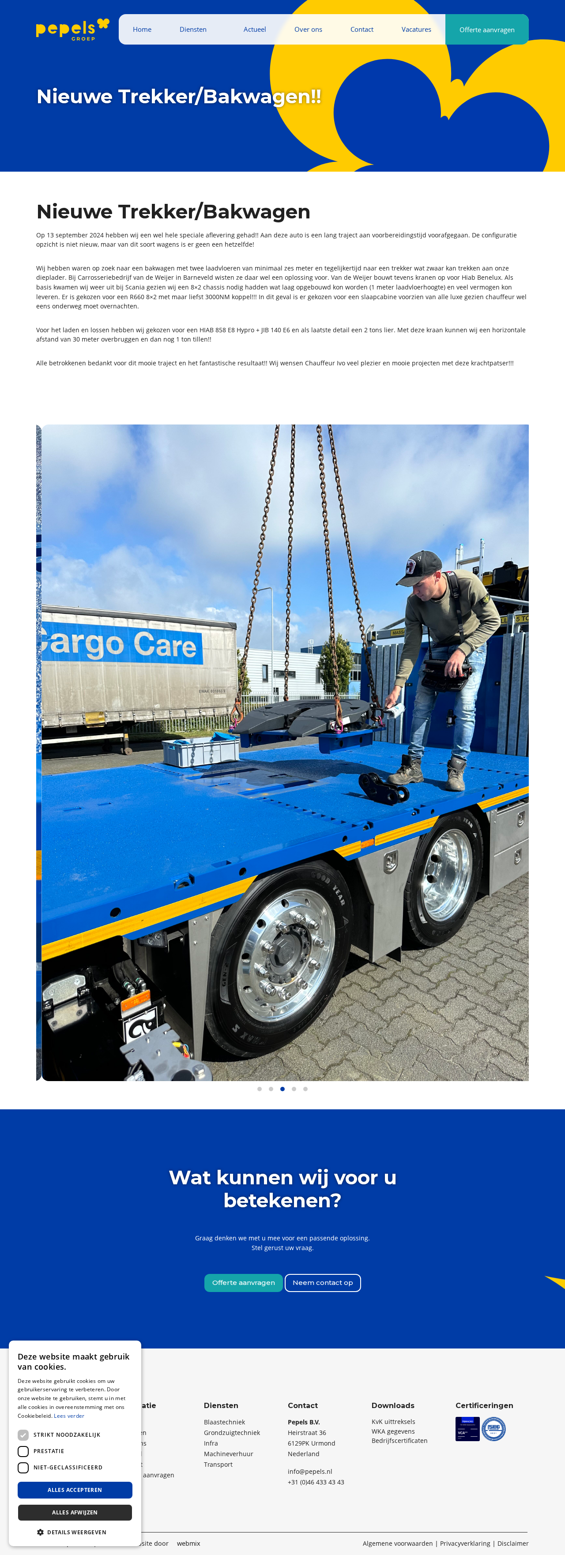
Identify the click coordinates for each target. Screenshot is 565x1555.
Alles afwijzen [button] (75, 1512)
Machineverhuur (228, 1454)
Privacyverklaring (465, 1543)
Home (142, 29)
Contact (361, 29)
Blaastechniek (224, 1422)
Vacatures (416, 29)
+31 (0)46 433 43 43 (316, 1482)
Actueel (255, 29)
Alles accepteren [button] (75, 1490)
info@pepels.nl (310, 1471)
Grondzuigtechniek (232, 1432)
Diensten (193, 29)
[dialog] (75, 1443)
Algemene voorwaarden (398, 1543)
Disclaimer (513, 1543)
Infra (211, 1443)
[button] (75, 1532)
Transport (218, 1464)
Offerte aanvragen (487, 29)
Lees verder (69, 1416)
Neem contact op (323, 1282)
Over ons (308, 29)
